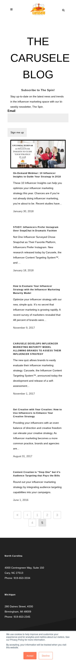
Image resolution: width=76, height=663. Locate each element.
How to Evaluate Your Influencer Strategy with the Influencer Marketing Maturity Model (36, 289)
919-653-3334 (22, 577)
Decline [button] (46, 655)
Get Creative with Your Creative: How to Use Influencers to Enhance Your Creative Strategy (37, 413)
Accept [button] (30, 655)
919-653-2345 (22, 616)
